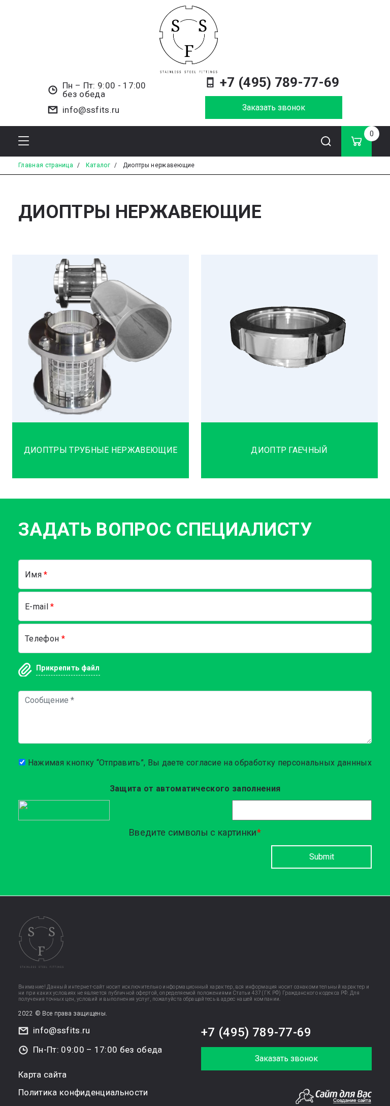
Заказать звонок (273, 107)
